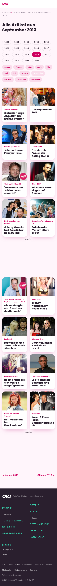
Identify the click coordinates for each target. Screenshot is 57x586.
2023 (36, 42)
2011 (6, 60)
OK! (5, 4)
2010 (16, 60)
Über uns (33, 570)
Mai (48, 67)
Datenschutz (27, 565)
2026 (6, 42)
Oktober (7, 79)
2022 (46, 42)
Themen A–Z (7, 549)
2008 (36, 60)
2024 (26, 42)
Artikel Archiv (14, 565)
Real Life (7, 514)
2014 (26, 54)
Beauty (34, 518)
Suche (4, 554)
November (21, 79)
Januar (7, 67)
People (7, 508)
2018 (36, 48)
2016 (6, 54)
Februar (18, 67)
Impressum (39, 565)
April (39, 67)
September (38, 73)
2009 (26, 60)
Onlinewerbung (20, 570)
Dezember (35, 79)
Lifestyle (36, 530)
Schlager (9, 527)
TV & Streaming (13, 520)
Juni (6, 73)
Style (33, 511)
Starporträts (12, 533)
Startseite (6, 12)
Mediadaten (7, 570)
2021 (6, 48)
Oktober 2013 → (46, 475)
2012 (46, 54)
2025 (16, 42)
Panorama (37, 536)
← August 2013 (10, 475)
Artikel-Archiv (19, 12)
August (25, 73)
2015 (16, 54)
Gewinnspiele (39, 524)
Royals (35, 505)
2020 (16, 48)
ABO (4, 565)
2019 (26, 48)
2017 (46, 48)
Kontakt (49, 565)
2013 (36, 54)
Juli (14, 73)
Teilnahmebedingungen (11, 575)
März (30, 67)
